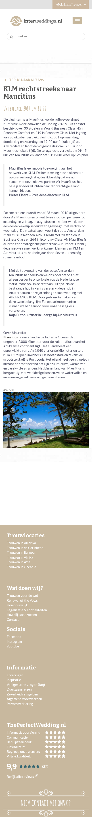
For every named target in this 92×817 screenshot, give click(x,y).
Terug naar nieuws (26, 80)
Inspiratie (14, 680)
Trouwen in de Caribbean (25, 548)
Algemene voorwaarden (24, 699)
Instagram (14, 641)
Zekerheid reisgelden (22, 694)
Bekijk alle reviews (21, 777)
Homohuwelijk (17, 605)
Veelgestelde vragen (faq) (26, 685)
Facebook (14, 637)
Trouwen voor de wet (22, 595)
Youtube (13, 646)
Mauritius (10, 337)
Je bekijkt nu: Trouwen (69, 4)
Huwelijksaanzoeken (22, 615)
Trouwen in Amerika (21, 543)
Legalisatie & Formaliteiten (27, 610)
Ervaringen (15, 675)
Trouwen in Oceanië (21, 567)
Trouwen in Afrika (20, 557)
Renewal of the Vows (22, 600)
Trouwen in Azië (18, 562)
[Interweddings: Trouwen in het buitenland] (36, 21)
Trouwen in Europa (21, 552)
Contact (13, 619)
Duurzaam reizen (19, 689)
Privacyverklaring (20, 704)
